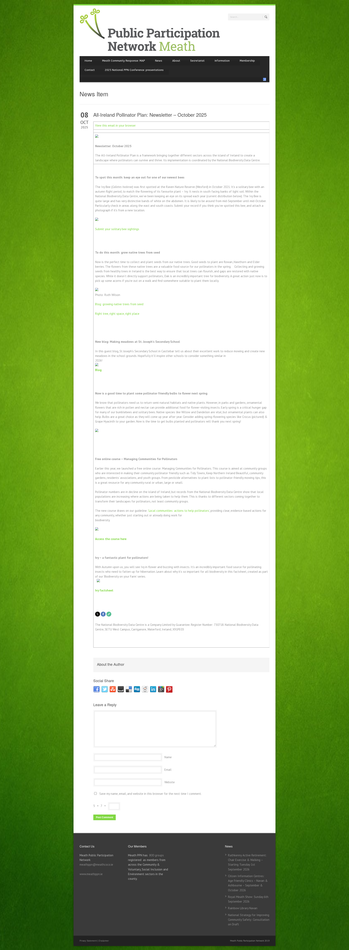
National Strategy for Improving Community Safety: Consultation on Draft (248, 919)
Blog (98, 370)
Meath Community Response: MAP (123, 60)
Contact (90, 69)
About (176, 60)
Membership (247, 60)
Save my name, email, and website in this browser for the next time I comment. (150, 794)
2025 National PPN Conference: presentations (134, 69)
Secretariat (197, 60)
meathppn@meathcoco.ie (96, 864)
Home (88, 60)
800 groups (156, 855)
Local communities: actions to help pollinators (179, 511)
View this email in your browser (115, 125)
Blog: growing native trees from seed (119, 304)
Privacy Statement (89, 940)
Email (167, 770)
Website (169, 782)
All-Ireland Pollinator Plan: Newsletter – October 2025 (150, 114)
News (158, 60)
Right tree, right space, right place (117, 314)
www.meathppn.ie (91, 874)
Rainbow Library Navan (242, 908)
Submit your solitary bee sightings (117, 229)
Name (168, 757)
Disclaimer (104, 940)
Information (222, 60)
